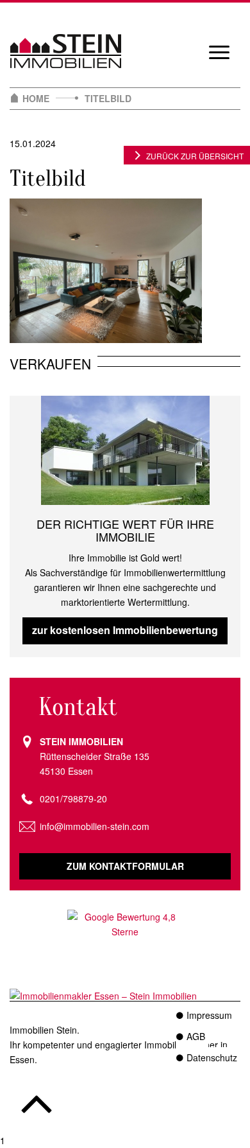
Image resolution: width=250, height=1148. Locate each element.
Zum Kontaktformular (125, 866)
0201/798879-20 (73, 798)
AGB (196, 1036)
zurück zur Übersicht (195, 155)
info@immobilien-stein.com (94, 826)
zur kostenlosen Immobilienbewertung (125, 630)
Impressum (209, 1015)
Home (35, 98)
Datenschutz (212, 1057)
